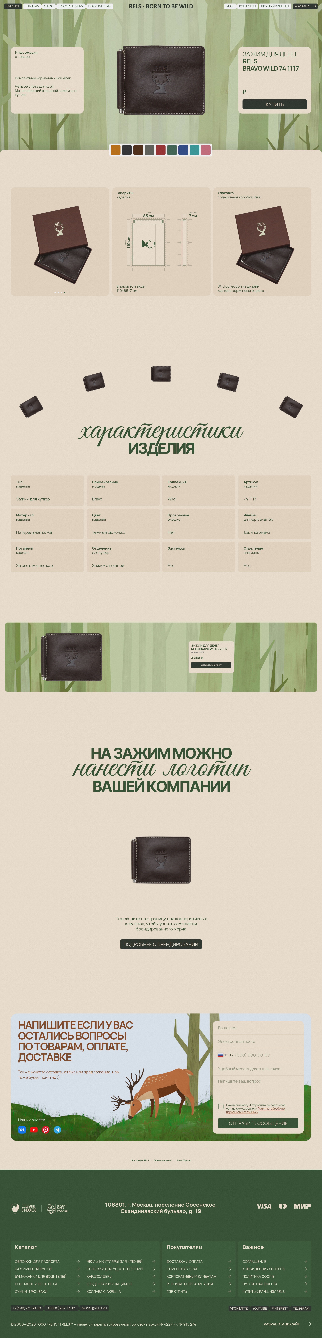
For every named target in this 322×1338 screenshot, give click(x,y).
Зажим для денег (163, 1160)
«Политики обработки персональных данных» (255, 1110)
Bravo (97, 499)
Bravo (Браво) (184, 1160)
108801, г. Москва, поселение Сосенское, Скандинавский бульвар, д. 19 (161, 1208)
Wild (172, 499)
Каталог (26, 1247)
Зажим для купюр (33, 499)
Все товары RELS (140, 1160)
